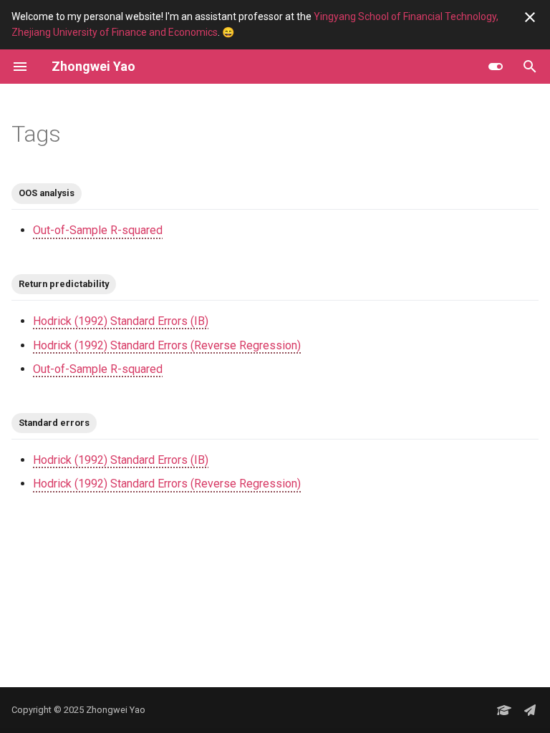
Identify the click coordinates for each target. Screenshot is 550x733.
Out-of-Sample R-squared (98, 230)
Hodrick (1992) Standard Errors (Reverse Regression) (167, 345)
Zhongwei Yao (115, 709)
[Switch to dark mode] (495, 66)
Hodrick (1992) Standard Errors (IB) (120, 321)
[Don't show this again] (530, 17)
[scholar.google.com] (504, 710)
